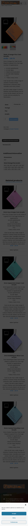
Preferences (14, 522)
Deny (14, 518)
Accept (14, 513)
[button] (25, 504)
